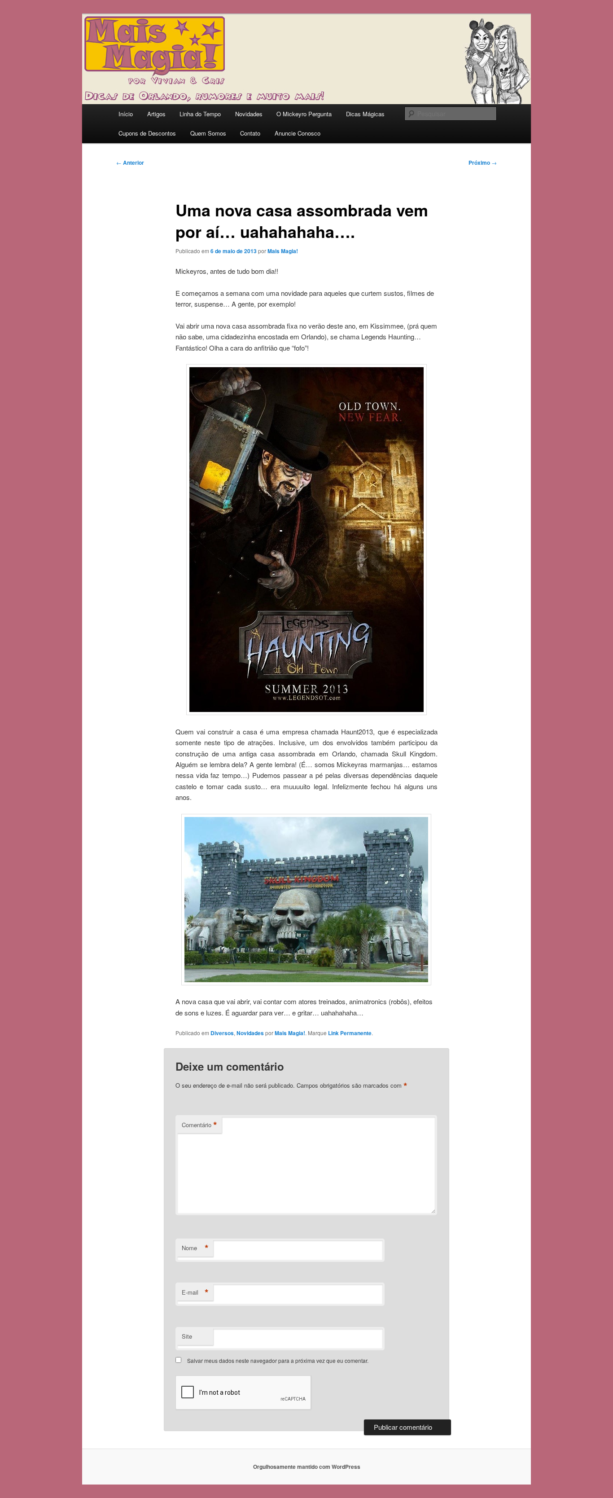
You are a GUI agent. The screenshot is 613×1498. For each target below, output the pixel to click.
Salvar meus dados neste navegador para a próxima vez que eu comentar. (277, 1360)
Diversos (222, 1033)
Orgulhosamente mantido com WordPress (306, 1467)
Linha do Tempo (200, 114)
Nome (195, 1248)
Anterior (130, 162)
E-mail (195, 1292)
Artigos (156, 114)
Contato (250, 133)
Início (125, 114)
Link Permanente (350, 1033)
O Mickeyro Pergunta (304, 114)
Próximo (483, 162)
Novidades (249, 114)
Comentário (199, 1125)
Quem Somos (208, 133)
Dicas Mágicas (365, 114)
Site (187, 1336)
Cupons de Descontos (147, 133)
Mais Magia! (282, 251)
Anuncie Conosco (297, 133)
